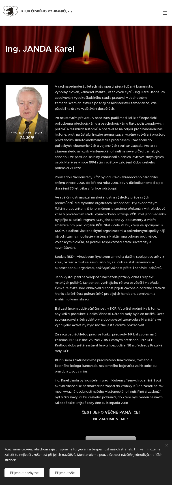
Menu (165, 12)
